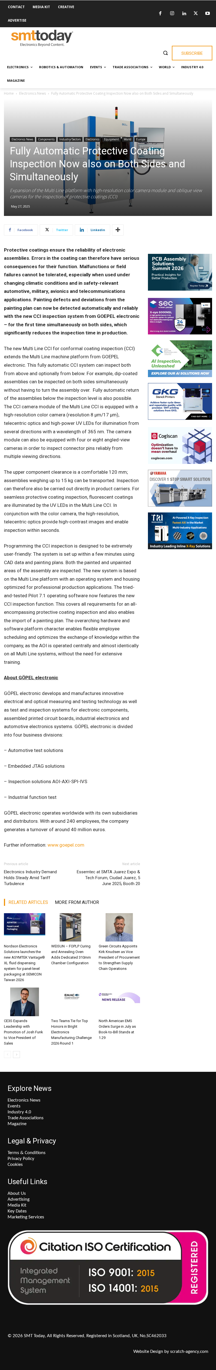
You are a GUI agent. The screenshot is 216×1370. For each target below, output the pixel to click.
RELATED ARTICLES (28, 902)
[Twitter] (195, 13)
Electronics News (32, 93)
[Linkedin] (183, 13)
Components (46, 139)
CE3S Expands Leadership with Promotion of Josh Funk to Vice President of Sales (23, 1032)
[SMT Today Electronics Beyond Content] (42, 38)
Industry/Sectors (70, 139)
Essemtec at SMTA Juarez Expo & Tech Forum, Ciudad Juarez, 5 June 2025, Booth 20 (108, 877)
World (127, 139)
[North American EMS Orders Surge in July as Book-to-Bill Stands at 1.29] (119, 1002)
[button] (165, 52)
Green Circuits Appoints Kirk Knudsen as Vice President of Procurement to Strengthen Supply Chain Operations (119, 957)
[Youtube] (207, 13)
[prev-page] (7, 1054)
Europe (140, 139)
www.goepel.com (66, 845)
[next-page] (16, 1054)
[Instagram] (172, 13)
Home (9, 93)
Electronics (92, 139)
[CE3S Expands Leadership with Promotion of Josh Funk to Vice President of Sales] (24, 1002)
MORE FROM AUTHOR (77, 902)
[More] (118, 230)
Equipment (111, 139)
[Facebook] (160, 13)
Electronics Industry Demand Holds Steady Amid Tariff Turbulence (30, 877)
